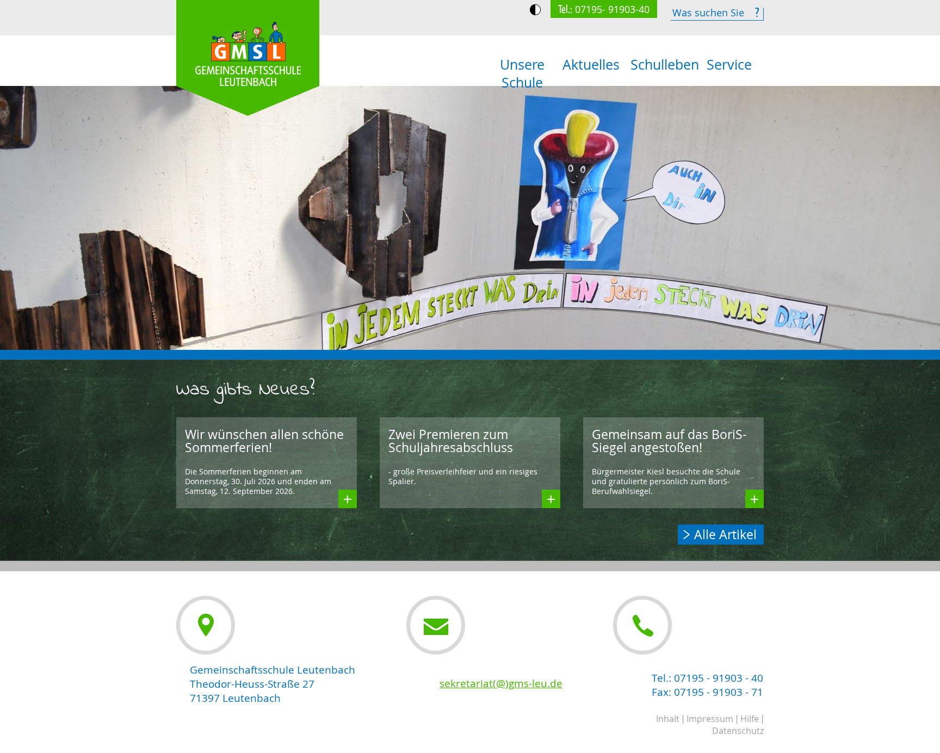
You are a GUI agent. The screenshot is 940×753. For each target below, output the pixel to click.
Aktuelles (591, 64)
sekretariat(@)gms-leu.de (501, 683)
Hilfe (749, 719)
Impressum (710, 719)
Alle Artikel (725, 534)
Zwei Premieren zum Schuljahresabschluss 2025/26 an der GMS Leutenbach (450, 454)
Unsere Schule (522, 73)
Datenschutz (738, 731)
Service (729, 64)
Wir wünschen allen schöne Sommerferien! (264, 441)
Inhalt (667, 719)
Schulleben (662, 64)
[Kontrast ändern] (535, 9)
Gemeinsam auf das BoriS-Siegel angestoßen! (669, 441)
